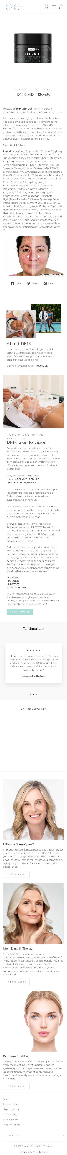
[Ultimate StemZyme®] (33, 809)
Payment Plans (11, 1104)
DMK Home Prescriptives (33, 90)
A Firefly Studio (40, 1152)
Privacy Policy (10, 1119)
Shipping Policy (11, 1109)
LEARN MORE (16, 982)
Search (6, 1099)
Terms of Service (11, 1124)
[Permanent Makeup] (33, 1021)
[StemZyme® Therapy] (33, 913)
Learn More (19, 611)
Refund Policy (10, 1114)
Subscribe (11, 1135)
